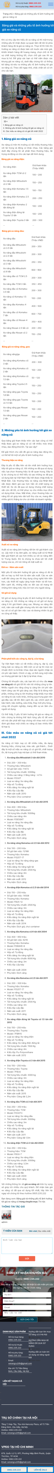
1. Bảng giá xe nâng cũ (13, 125)
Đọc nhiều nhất (44, 1231)
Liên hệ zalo (40, 1470)
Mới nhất (33, 1231)
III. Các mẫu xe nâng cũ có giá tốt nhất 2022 (23, 131)
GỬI (27, 1258)
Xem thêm (35, 1337)
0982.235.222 (35, 3)
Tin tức (41, 1201)
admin (4, 1222)
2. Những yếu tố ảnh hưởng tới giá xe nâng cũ (23, 128)
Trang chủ (8, 14)
